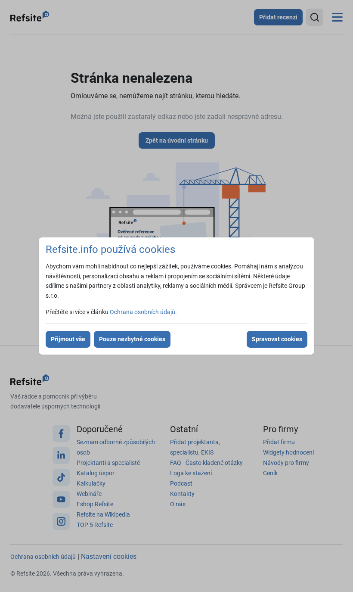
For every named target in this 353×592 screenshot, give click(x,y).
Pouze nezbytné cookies (132, 339)
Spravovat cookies (277, 339)
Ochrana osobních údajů (142, 311)
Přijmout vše (68, 339)
